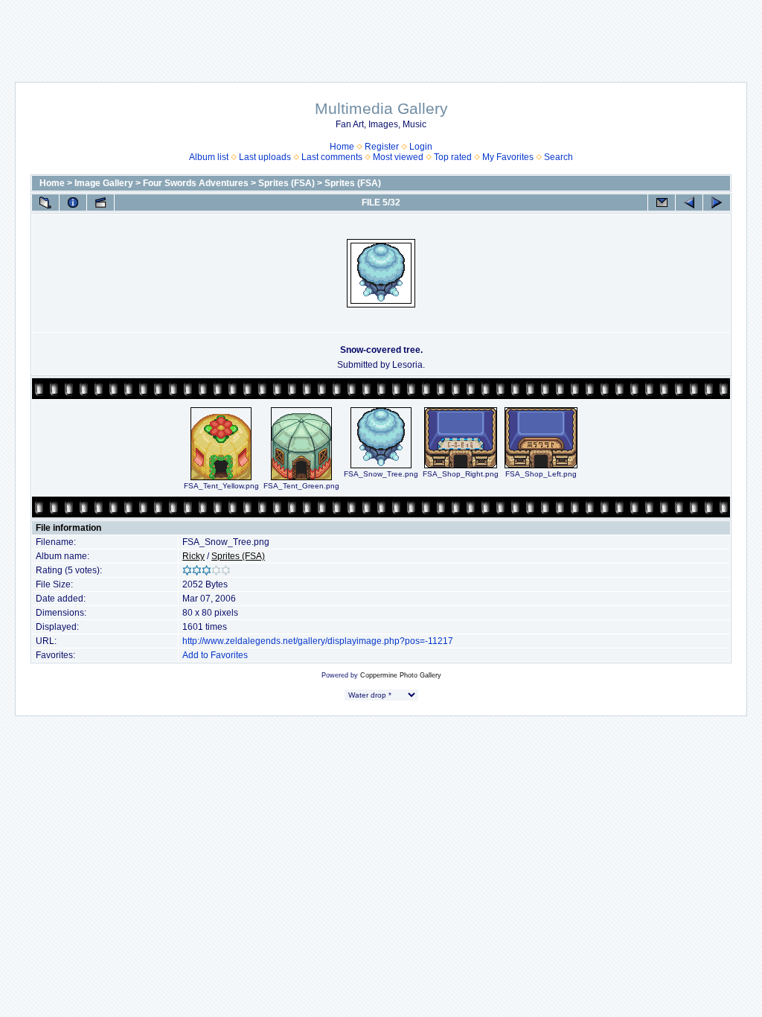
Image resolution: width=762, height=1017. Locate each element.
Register (382, 146)
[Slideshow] (100, 202)
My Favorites (508, 157)
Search (558, 157)
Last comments (331, 157)
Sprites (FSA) (286, 183)
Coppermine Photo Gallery (400, 675)
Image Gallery (103, 183)
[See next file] (716, 202)
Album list (208, 157)
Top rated (453, 157)
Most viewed (398, 157)
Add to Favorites (215, 655)
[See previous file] (689, 202)
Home (342, 146)
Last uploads (265, 157)
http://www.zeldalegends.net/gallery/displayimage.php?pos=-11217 (317, 641)
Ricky (193, 556)
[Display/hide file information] (73, 202)
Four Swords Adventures (196, 183)
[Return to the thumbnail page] (45, 202)
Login (420, 146)
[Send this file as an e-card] (661, 202)
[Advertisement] (381, 33)
